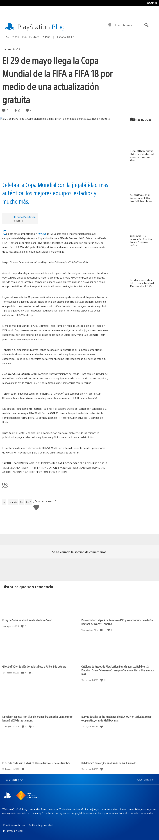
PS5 (7, 37)
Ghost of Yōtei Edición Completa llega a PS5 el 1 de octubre (34, 666)
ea (4, 502)
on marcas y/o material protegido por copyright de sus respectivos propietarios (73, 813)
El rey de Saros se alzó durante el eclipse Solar (27, 620)
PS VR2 (15, 37)
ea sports (13, 502)
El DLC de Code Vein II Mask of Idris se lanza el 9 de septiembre (36, 763)
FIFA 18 (42, 233)
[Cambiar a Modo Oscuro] (110, 25)
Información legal (13, 830)
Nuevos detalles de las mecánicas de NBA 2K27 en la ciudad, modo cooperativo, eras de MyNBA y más (116, 718)
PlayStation (41, 26)
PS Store (34, 37)
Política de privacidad (40, 825)
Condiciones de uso (14, 825)
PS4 (24, 37)
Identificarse (123, 25)
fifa (21, 502)
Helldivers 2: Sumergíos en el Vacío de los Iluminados (109, 763)
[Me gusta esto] (22, 626)
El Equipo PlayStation (24, 216)
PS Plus (46, 37)
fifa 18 (28, 502)
